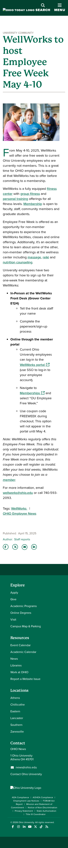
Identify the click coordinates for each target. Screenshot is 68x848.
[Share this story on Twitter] (15, 547)
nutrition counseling (17, 262)
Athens (15, 698)
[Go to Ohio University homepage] (19, 10)
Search (43, 9)
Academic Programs (23, 606)
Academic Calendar (23, 652)
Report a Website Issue (25, 679)
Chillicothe (17, 704)
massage (34, 257)
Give (13, 599)
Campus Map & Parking (25, 626)
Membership (32, 203)
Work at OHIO (19, 672)
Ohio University (26, 822)
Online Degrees (20, 613)
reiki (46, 257)
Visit (13, 619)
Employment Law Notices (26, 800)
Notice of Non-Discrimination (42, 807)
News (14, 659)
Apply (14, 592)
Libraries (16, 665)
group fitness (30, 193)
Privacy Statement (24, 811)
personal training (15, 198)
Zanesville (17, 731)
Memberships (32, 393)
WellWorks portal (34, 364)
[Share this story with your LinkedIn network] (34, 547)
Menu (59, 7)
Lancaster (16, 718)
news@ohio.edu (26, 767)
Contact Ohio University (26, 774)
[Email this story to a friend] (24, 547)
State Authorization (46, 811)
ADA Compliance (20, 797)
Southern (16, 725)
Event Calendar (20, 645)
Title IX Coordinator (36, 814)
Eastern (15, 711)
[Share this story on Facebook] (5, 547)
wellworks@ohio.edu (18, 492)
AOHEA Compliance (43, 797)
